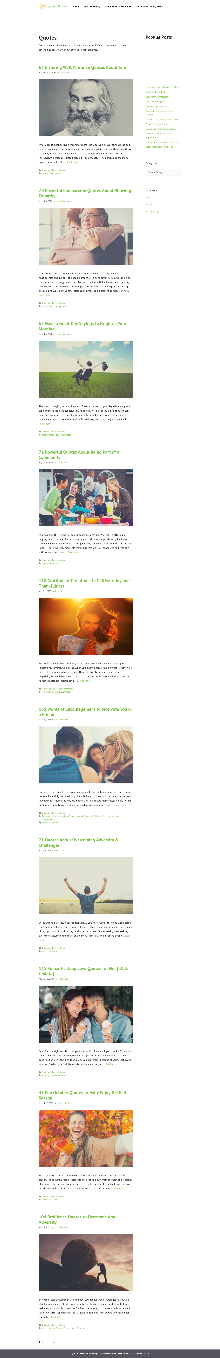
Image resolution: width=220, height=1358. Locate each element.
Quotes (57, 173)
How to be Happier (155, 101)
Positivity (59, 434)
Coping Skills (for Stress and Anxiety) (163, 129)
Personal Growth (76, 816)
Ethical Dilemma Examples (158, 124)
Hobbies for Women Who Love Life (162, 142)
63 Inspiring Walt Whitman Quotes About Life (82, 67)
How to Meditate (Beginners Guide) (162, 87)
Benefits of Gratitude (155, 92)
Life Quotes (47, 173)
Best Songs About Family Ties (159, 146)
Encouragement (49, 816)
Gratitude (46, 688)
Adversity (46, 951)
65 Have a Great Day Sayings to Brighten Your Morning (82, 326)
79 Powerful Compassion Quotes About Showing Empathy (85, 193)
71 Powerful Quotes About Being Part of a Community (79, 454)
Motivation (63, 816)
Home (76, 6)
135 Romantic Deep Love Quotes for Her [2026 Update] (84, 971)
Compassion (47, 306)
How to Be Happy (92, 6)
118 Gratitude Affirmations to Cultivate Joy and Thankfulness (84, 583)
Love (56, 306)
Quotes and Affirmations (53, 170)
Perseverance (70, 1328)
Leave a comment (50, 822)
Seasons (53, 1199)
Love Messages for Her (156, 106)
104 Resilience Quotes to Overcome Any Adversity (77, 1219)
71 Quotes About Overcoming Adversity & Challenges (79, 842)
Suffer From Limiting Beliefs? (150, 6)
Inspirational (48, 434)
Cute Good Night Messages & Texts (162, 119)
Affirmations (48, 692)
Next (56, 1342)
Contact (149, 197)
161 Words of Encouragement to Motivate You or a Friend (85, 711)
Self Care (97, 816)
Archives (149, 204)
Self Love (106, 816)
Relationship (55, 563)
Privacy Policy (152, 211)
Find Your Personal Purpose (118, 6)
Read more (72, 162)
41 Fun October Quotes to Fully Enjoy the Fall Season (82, 1095)
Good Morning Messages (157, 96)
